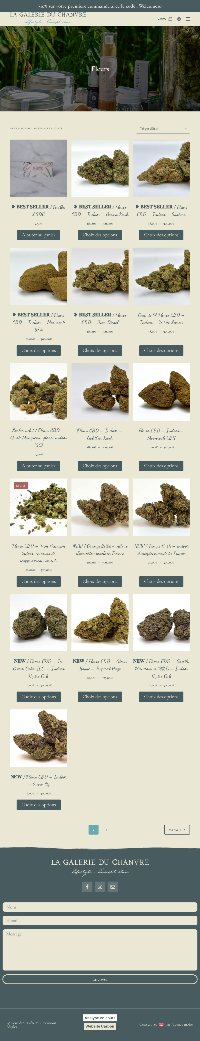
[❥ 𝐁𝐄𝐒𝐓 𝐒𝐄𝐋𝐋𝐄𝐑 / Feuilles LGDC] (38, 168)
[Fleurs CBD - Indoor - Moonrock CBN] (161, 392)
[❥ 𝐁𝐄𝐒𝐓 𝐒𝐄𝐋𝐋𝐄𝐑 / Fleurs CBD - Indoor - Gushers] (161, 168)
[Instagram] (100, 887)
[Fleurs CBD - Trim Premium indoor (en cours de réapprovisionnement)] (38, 507)
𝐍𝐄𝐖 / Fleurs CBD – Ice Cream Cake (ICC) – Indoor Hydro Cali (38, 668)
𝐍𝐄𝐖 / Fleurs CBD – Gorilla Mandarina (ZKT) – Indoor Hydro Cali (161, 668)
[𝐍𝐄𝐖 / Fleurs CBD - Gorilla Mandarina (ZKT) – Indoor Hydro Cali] (161, 623)
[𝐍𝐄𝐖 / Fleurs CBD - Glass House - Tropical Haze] (100, 623)
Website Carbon (99, 1026)
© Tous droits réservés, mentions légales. (31, 1024)
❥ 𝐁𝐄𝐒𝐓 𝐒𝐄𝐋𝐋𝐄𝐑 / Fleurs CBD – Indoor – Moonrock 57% (38, 322)
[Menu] (188, 19)
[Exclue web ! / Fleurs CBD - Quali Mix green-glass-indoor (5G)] (38, 392)
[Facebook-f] (87, 887)
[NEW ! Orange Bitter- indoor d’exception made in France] (100, 507)
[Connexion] (179, 19)
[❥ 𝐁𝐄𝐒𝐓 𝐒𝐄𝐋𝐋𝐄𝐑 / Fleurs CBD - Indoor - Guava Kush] (100, 168)
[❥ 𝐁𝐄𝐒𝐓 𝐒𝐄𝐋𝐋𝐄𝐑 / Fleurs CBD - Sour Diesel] (100, 276)
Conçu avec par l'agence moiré (166, 1024)
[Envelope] (113, 887)
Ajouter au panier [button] (38, 235)
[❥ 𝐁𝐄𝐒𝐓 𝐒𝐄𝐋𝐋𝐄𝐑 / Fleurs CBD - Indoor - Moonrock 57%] (38, 276)
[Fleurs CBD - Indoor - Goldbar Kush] (100, 392)
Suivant (175, 829)
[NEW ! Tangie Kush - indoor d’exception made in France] (161, 507)
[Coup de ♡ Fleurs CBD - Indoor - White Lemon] (161, 276)
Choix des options (100, 235)
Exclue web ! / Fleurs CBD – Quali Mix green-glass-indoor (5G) (38, 437)
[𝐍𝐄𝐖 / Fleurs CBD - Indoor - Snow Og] (38, 738)
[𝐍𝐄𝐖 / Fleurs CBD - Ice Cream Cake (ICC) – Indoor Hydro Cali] (38, 623)
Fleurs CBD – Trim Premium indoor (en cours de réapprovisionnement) (38, 553)
